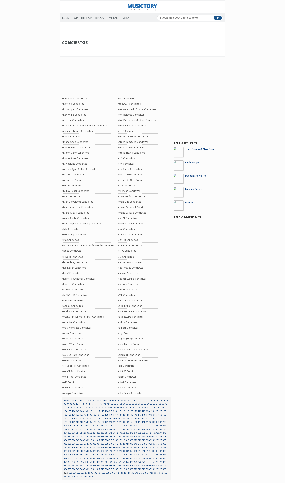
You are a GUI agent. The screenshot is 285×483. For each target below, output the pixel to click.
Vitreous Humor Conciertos (132, 125)
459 (86, 462)
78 (85, 407)
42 (82, 403)
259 (86, 433)
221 (135, 425)
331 (73, 443)
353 (164, 443)
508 (82, 469)
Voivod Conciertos (127, 387)
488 (102, 465)
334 (86, 443)
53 (115, 403)
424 (148, 454)
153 (164, 414)
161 (94, 418)
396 (135, 451)
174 (148, 418)
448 (143, 458)
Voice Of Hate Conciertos (75, 354)
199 (148, 422)
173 (143, 418)
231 (73, 429)
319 (127, 440)
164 (106, 418)
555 (69, 476)
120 (131, 411)
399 (148, 451)
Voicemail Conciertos (129, 354)
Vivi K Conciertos (126, 185)
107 (77, 411)
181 (73, 422)
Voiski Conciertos (127, 382)
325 (152, 440)
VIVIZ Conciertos (71, 229)
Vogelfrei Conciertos (73, 338)
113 (102, 411)
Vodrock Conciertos (128, 327)
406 (73, 454)
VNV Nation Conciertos (130, 300)
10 (92, 400)
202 (160, 422)
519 (127, 469)
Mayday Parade (194, 189)
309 (86, 440)
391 (115, 451)
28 (146, 400)
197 (139, 422)
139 (106, 414)
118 (123, 411)
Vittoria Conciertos (72, 136)
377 (160, 447)
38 (71, 403)
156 (73, 418)
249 (148, 429)
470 (131, 462)
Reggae (100, 18)
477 (160, 462)
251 (156, 429)
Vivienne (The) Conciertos (131, 223)
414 (106, 454)
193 (123, 422)
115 (110, 411)
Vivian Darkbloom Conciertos (77, 201)
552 (161, 472)
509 (86, 469)
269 (127, 433)
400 (152, 451)
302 (160, 436)
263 (102, 433)
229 (65, 429)
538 (103, 472)
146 (135, 414)
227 (160, 425)
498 (143, 465)
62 (142, 403)
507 (77, 469)
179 (65, 422)
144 (127, 414)
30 (152, 400)
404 (65, 454)
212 (98, 425)
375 (152, 447)
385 (90, 451)
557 (77, 476)
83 (100, 407)
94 (133, 407)
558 (82, 476)
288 (102, 436)
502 (160, 465)
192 (119, 422)
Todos (125, 18)
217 (119, 425)
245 (131, 429)
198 (143, 422)
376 (156, 447)
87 (112, 407)
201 (156, 422)
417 (119, 454)
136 (94, 414)
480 (69, 465)
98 (145, 407)
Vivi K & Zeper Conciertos (75, 190)
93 (130, 407)
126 (156, 411)
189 (106, 422)
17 (113, 400)
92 (127, 407)
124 (148, 411)
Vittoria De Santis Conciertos (133, 136)
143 (123, 414)
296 (135, 436)
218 (123, 425)
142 (119, 414)
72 (68, 407)
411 (94, 454)
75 (77, 407)
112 (98, 411)
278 (164, 433)
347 (139, 443)
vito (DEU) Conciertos (129, 103)
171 (135, 418)
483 (82, 465)
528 (164, 469)
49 (103, 403)
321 (135, 440)
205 (69, 425)
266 (115, 433)
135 (90, 414)
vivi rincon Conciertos (129, 190)
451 (156, 458)
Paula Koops (192, 162)
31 (155, 400)
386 (94, 451)
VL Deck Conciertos (72, 256)
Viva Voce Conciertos (73, 174)
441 (115, 458)
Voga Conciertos (126, 333)
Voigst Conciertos (127, 376)
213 (102, 425)
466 (115, 462)
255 (69, 433)
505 (69, 469)
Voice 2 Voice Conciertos (75, 344)
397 (139, 451)
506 (73, 469)
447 (139, 458)
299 (148, 436)
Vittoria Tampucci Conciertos (133, 141)
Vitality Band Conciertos (74, 98)
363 (102, 447)
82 (97, 407)
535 (91, 472)
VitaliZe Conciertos (128, 98)
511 (94, 469)
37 (68, 403)
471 (135, 462)
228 (164, 425)
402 (160, 451)
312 (98, 440)
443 (123, 458)
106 (73, 411)
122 (139, 411)
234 (86, 429)
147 (139, 414)
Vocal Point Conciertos (74, 311)
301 (156, 436)
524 (148, 469)
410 (90, 454)
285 (90, 436)
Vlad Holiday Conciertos (74, 262)
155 (69, 418)
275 (152, 433)
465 (110, 462)
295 (131, 436)
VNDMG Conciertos (72, 300)
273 (143, 433)
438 (102, 458)
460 (90, 462)
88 (115, 407)
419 (127, 454)
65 (151, 403)
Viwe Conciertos (126, 229)
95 (136, 407)
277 (160, 433)
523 (143, 469)
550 (153, 472)
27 (143, 400)
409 (86, 454)
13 (101, 400)
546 (136, 472)
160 (90, 418)
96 (139, 407)
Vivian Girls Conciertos (129, 201)
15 (107, 400)
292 (119, 436)
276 (156, 433)
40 (77, 403)
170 (131, 418)
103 (164, 407)
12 (98, 400)
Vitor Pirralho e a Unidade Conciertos (137, 120)
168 (123, 418)
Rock (65, 18)
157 (77, 418)
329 (65, 443)
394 (127, 451)
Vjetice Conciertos (71, 250)
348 (143, 443)
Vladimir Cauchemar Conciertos (78, 278)
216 (115, 425)
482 (77, 465)
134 (86, 414)
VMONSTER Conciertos (74, 295)
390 (110, 451)
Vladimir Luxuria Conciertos (132, 278)
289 (106, 436)
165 (110, 418)
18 (116, 400)
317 (119, 440)
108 (82, 411)
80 (91, 407)
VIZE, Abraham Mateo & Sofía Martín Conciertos (88, 245)
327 (160, 440)
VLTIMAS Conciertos (73, 289)
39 (74, 403)
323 (143, 440)
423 (143, 454)
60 (136, 403)
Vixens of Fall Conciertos (131, 234)
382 (77, 451)
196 (135, 422)
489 (106, 465)
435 (90, 458)
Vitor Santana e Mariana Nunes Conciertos (85, 125)
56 (124, 403)
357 (77, 447)
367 (119, 447)
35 (166, 400)
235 (90, 429)
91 (124, 407)
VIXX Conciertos (70, 239)
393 (123, 451)
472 (139, 462)
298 (143, 436)
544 (128, 472)
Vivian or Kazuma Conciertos (77, 207)
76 (80, 407)
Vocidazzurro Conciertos (131, 316)
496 (135, 465)
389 (106, 451)
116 (115, 411)
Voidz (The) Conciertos (74, 376)
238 (102, 429)
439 (106, 458)
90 (121, 407)
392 (119, 451)
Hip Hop (86, 18)
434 (86, 458)
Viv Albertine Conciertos (74, 163)
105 (69, 411)
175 (152, 418)
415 (110, 454)
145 (131, 414)
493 (123, 465)
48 (100, 403)
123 (143, 411)
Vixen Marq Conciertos (74, 234)
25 (137, 400)
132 (77, 414)
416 (115, 454)
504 (65, 469)
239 (106, 429)
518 (123, 469)
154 (65, 418)
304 (65, 440)
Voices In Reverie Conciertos (133, 360)
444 (127, 458)
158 (82, 418)
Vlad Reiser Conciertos (74, 267)
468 (123, 462)
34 (163, 400)
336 (94, 443)
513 (102, 469)
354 (65, 447)
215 (110, 425)
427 (160, 454)
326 (156, 440)
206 (73, 425)
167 (119, 418)
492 (119, 465)
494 (127, 465)
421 (135, 454)
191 (115, 422)
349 (148, 443)
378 (164, 447)
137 (98, 414)
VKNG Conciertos (127, 250)
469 (127, 462)
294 (127, 436)
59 (133, 403)
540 (111, 472)
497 (139, 465)
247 (139, 429)
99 (148, 407)
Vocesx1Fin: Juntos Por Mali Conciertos (83, 316)
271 (135, 433)
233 (82, 429)
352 (160, 443)
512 (98, 469)
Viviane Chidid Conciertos (75, 218)
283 (82, 436)
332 (77, 443)
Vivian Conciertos (71, 196)
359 (86, 447)
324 (148, 440)
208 (82, 425)
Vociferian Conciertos (73, 322)
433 (82, 458)
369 (127, 447)
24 (134, 400)
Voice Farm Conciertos (74, 349)
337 (98, 443)
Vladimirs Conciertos (73, 284)
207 (77, 425)
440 (110, 458)
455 (69, 462)
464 (106, 462)
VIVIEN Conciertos (127, 218)
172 (139, 418)
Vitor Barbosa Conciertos (131, 114)
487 (98, 465)
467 (119, 462)
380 (69, 451)
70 (166, 403)
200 (152, 422)
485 (90, 465)
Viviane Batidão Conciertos (132, 212)
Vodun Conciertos (71, 333)
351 (156, 443)
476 (156, 462)
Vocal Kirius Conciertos (130, 305)
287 (98, 436)
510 (90, 469)
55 (121, 403)
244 (127, 429)
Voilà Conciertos (70, 382)
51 (109, 403)
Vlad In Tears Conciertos (131, 262)
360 (90, 447)
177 (160, 418)
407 (77, 454)
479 (65, 465)
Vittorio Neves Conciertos (131, 152)
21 (125, 400)
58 (130, 403)
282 (77, 436)
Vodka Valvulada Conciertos (77, 327)
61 (139, 403)
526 (156, 469)
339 (106, 443)
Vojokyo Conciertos (72, 393)
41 (80, 403)
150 (152, 414)
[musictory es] (142, 7)
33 (160, 400)
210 (90, 425)
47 (97, 403)
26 (140, 400)
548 (144, 472)
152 (160, 414)
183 (82, 422)
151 (156, 414)
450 (152, 458)
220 (131, 425)
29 (149, 400)
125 (152, 411)
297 (139, 436)
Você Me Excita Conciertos (132, 311)
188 (102, 422)
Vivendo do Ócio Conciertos (132, 180)
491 (115, 465)
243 (123, 429)
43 (85, 403)
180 (69, 422)
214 (106, 425)
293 (123, 436)
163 (102, 418)
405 (69, 454)
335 (90, 443)
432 (77, 458)
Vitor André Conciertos (74, 114)
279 (65, 436)
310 (90, 440)
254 (65, 433)
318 (123, 440)
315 (110, 440)
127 (160, 411)
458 (82, 462)
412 (98, 454)
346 (135, 443)
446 (135, 458)
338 (102, 443)
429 (65, 458)
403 (164, 451)
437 (98, 458)
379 (65, 451)
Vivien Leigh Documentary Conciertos (82, 223)
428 (164, 454)
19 (119, 400)
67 (157, 403)
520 (131, 469)
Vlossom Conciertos (128, 284)
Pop (75, 18)
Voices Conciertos (71, 360)
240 (110, 429)
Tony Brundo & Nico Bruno (200, 148)
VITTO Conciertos (127, 131)
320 (131, 440)
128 (164, 411)
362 (98, 447)
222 (139, 425)
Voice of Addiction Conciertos (133, 349)
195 (131, 422)
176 (156, 418)
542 (120, 472)
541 (116, 472)
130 (69, 414)
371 (135, 447)
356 (73, 447)
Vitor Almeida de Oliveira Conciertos (137, 109)
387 (98, 451)
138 (102, 414)
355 (69, 447)
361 (94, 447)
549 (149, 472)
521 (135, 469)
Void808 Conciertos (128, 371)
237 (98, 429)
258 (82, 433)
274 (148, 433)
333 (82, 443)
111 (94, 411)
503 (164, 465)
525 (152, 469)
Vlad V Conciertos (71, 273)
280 (69, 436)
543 (124, 472)
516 (115, 469)
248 (143, 429)
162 (98, 418)
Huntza (189, 202)
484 (86, 465)
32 (158, 400)
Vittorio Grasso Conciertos (132, 147)
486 (94, 465)
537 (99, 472)
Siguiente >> (89, 476)
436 (94, 458)
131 (73, 414)
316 (115, 440)
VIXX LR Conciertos (128, 239)
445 (131, 458)
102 (159, 407)
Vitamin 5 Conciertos (73, 103)
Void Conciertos (126, 365)
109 (86, 411)
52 (112, 403)
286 (94, 436)
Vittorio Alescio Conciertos (76, 147)
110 (90, 411)
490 (110, 465)
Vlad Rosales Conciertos (130, 267)
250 (152, 429)
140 (110, 414)
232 (77, 429)
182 (77, 422)
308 (82, 440)
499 (148, 465)
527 (160, 469)
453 (164, 458)
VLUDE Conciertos (127, 289)
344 (127, 443)
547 (140, 472)
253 (164, 429)
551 (157, 472)
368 (123, 447)
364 (106, 447)
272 (139, 433)
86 (109, 407)
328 (164, 440)
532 (78, 472)
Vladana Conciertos (128, 273)
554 (65, 476)
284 (86, 436)
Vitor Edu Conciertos (73, 120)
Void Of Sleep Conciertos (75, 371)
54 (118, 403)
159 (86, 418)
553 (165, 472)
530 (70, 472)
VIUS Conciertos (126, 158)
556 (73, 476)
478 (164, 462)
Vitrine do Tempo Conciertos (77, 131)
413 (102, 454)
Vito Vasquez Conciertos (75, 109)
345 (131, 443)
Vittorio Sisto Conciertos (75, 158)
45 (91, 403)
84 (103, 407)
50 (106, 403)
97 (142, 407)
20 (122, 400)
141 (115, 414)
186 (94, 422)
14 (104, 400)
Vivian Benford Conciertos (131, 196)
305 (69, 440)
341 (115, 443)
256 (73, 433)
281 (73, 436)
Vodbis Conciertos (127, 322)
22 (128, 400)
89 (118, 407)
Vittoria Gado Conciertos (75, 141)
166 (115, 418)
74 (74, 407)
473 (143, 462)
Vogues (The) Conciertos (131, 338)
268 (123, 433)
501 (156, 465)
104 (65, 411)
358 (82, 447)
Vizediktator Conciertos (130, 245)
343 (123, 443)
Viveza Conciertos (71, 185)
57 (127, 403)
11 (95, 400)
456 (73, 462)
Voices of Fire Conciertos (75, 365)
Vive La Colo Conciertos (130, 174)
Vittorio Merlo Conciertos (75, 152)
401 (156, 451)
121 (135, 411)
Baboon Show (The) (196, 175)
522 (139, 469)
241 (115, 429)
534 (87, 472)
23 (131, 400)
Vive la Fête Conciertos (74, 180)
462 (98, 462)
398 (143, 451)
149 (148, 414)
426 (156, 454)
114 (106, 411)
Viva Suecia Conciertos (130, 169)
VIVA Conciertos (126, 163)
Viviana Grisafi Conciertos (75, 212)
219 (127, 425)
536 (95, 472)
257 (77, 433)
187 (98, 422)
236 (94, 429)
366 (115, 447)
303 (164, 436)
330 (69, 443)
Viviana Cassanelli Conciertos (133, 207)
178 (164, 418)
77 (82, 407)
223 (143, 425)
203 (164, 422)
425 (152, 454)
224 (148, 425)
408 (82, 454)
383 (82, 451)
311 (94, 440)
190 (110, 422)
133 (82, 414)
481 (73, 465)
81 (94, 407)
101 (155, 407)
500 (152, 465)
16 (110, 400)
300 (152, 436)
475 (152, 462)
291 (115, 436)
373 (143, 447)
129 (65, 414)
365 (110, 447)
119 (127, 411)
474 (148, 462)
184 (86, 422)
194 (127, 422)
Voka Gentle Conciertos (130, 393)
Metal (113, 18)
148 (143, 414)
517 (119, 469)
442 (119, 458)
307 (77, 440)
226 (156, 425)
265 (110, 433)
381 (73, 451)
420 (131, 454)
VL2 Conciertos (126, 256)
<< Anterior (69, 400)
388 (102, 451)
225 (152, 425)
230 (69, 429)
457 (77, 462)
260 (90, 433)
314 (106, 440)
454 (65, 462)
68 (160, 403)
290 (110, 436)
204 (65, 425)
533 (83, 472)
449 (148, 458)
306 (73, 440)
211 (94, 425)
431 (73, 458)
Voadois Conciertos (72, 305)
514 (106, 469)
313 (102, 440)
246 (135, 429)
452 (160, 458)
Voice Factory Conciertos (131, 344)
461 (94, 462)
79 (88, 407)
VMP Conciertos (126, 295)
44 (88, 403)
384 (86, 451)
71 (65, 407)
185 (90, 422)
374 (148, 447)
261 (94, 433)
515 (110, 469)
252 (160, 429)
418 (123, 454)
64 (148, 403)
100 (151, 407)
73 (71, 407)
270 (131, 433)
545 (132, 472)
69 (163, 403)
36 (65, 403)
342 (119, 443)
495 (131, 465)
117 (119, 411)
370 (131, 447)
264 (106, 433)
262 (98, 433)
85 (106, 407)
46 (94, 403)
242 (119, 429)
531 (74, 472)
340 (110, 443)
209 (86, 425)
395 (131, 451)
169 (127, 418)
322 (139, 440)
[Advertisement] (142, 31)
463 (102, 462)
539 (107, 472)
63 (145, 403)
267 (119, 433)
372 (139, 447)
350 (152, 443)
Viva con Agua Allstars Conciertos (80, 169)
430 (69, 458)
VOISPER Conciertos (73, 387)
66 (154, 403)
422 (139, 454)
